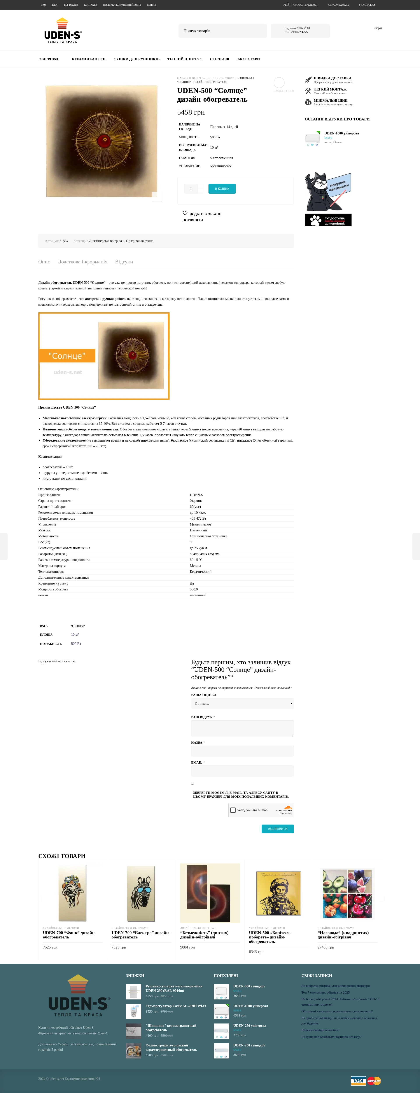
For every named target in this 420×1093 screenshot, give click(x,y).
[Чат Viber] (353, 30)
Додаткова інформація (82, 262)
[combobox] (368, 5)
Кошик (151, 4)
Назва (198, 742)
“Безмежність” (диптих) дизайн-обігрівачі (204, 934)
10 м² (75, 634)
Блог (55, 4)
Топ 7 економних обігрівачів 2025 (325, 992)
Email (198, 762)
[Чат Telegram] (341, 30)
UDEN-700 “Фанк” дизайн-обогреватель (69, 934)
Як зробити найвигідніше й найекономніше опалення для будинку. (339, 1020)
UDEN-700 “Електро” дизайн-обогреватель (141, 934)
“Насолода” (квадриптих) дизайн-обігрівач (343, 934)
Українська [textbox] (367, 4)
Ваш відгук (203, 717)
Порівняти (192, 220)
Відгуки (124, 262)
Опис (44, 262)
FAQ (43, 4)
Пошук (261, 30)
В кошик (222, 188)
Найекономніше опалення (319, 1030)
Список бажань (338, 4)
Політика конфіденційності (122, 4)
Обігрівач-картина (139, 241)
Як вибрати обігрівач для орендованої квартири (335, 985)
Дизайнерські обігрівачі (106, 241)
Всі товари (71, 4)
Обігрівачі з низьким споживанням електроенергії (337, 1011)
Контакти (90, 4)
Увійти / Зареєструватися (300, 4)
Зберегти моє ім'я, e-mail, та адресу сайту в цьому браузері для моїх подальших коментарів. (241, 794)
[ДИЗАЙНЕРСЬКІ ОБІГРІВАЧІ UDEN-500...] (4, 546)
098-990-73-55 (296, 32)
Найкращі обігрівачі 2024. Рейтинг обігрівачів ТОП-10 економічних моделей (340, 1001)
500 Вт (76, 644)
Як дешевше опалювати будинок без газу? (331, 1037)
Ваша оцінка (203, 695)
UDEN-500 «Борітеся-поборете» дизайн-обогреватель (270, 937)
